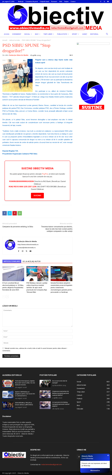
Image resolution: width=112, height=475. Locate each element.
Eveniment (16, 34)
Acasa (6, 34)
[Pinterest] (14, 213)
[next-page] (7, 296)
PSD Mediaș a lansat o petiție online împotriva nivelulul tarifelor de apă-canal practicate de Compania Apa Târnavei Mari (36, 287)
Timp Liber (47, 34)
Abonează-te (95, 470)
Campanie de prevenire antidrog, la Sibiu (17, 227)
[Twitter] (104, 1)
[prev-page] (3, 296)
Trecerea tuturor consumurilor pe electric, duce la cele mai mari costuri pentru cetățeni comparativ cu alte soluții (56, 229)
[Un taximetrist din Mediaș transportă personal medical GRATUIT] (45, 405)
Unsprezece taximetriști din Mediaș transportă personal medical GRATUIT (60, 393)
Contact (73, 1)
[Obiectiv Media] (56, 17)
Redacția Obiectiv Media (18, 55)
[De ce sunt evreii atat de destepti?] (45, 383)
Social (27, 34)
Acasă (4, 40)
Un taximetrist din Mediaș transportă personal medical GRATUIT (60, 404)
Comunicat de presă (32, 1)
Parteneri (54, 1)
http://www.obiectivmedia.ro (28, 244)
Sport (74, 34)
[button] (107, 34)
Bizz (36, 34)
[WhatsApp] (20, 213)
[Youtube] (108, 1)
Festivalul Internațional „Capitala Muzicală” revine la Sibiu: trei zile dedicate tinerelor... (25, 383)
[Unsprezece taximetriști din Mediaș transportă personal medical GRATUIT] (45, 394)
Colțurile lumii (44, 1)
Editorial (94, 34)
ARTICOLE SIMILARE (12, 261)
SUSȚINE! (37, 195)
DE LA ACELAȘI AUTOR (31, 261)
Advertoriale (14, 40)
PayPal (45, 174)
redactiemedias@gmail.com (51, 464)
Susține (66, 1)
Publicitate (62, 34)
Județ (84, 34)
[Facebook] (100, 1)
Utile (60, 1)
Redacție (21, 1)
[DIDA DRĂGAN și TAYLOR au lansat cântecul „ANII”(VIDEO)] (7, 405)
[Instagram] (23, 251)
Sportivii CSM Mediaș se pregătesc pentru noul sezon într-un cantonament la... (25, 394)
